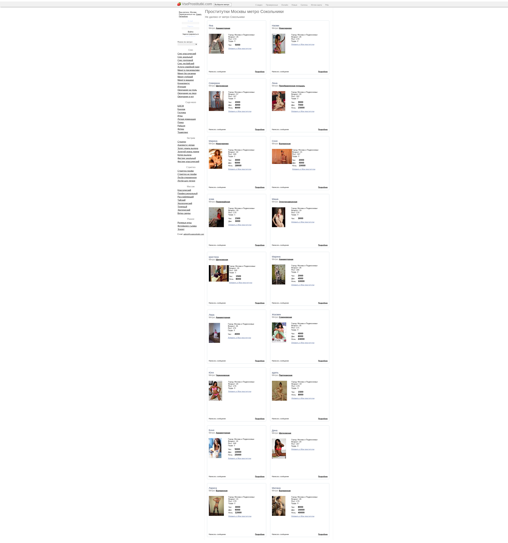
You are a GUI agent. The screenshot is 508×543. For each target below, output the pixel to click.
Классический (184, 190)
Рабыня (181, 126)
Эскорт (181, 229)
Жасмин (276, 314)
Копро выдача (184, 155)
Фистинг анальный (187, 158)
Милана (276, 488)
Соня (275, 141)
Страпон (182, 142)
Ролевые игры (185, 223)
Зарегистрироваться (190, 34)
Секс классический (187, 54)
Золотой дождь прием (188, 152)
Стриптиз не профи (187, 174)
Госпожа (182, 112)
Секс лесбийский (186, 63)
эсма (211, 199)
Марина (213, 141)
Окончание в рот (186, 96)
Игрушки (182, 87)
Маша (275, 199)
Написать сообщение (217, 72)
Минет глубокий (185, 77)
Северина (214, 83)
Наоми (275, 25)
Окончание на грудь (187, 90)
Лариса (213, 488)
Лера (211, 314)
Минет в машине (186, 80)
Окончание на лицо (187, 93)
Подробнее (259, 72)
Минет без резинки (187, 73)
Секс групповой (185, 60)
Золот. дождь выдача (188, 148)
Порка (181, 122)
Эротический (184, 210)
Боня (211, 430)
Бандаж (181, 109)
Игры (180, 116)
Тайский (181, 200)
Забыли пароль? (190, 36)
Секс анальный (185, 57)
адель (275, 372)
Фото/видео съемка (187, 226)
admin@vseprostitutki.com (193, 234)
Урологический (185, 203)
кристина (214, 257)
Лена (274, 83)
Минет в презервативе (189, 70)
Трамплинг (183, 132)
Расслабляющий (186, 197)
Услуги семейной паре (188, 67)
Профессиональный (188, 193)
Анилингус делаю (186, 145)
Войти (190, 32)
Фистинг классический (188, 161)
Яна (211, 25)
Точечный (182, 207)
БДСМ (181, 106)
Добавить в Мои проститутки (239, 49)
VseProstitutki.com (196, 4)
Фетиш (181, 129)
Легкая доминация (187, 119)
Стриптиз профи (186, 171)
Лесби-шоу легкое (186, 181)
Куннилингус (184, 83)
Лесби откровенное (187, 177)
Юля (211, 372)
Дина (274, 430)
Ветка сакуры (184, 213)
